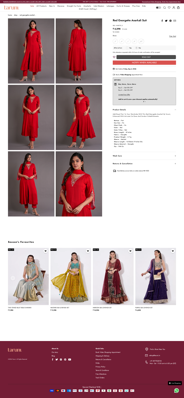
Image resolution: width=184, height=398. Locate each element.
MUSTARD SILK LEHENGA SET (59, 308)
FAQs (97, 363)
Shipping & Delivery (102, 356)
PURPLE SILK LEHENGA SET (144, 308)
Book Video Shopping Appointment (108, 352)
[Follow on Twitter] (56, 359)
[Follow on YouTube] (69, 359)
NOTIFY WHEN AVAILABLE (144, 62)
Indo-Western (99, 6)
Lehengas (110, 6)
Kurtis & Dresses (123, 6)
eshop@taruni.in (154, 355)
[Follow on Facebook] (53, 359)
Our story (55, 352)
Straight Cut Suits (74, 6)
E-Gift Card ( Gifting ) (88, 9)
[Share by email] (174, 20)
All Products (42, 6)
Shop (15, 15)
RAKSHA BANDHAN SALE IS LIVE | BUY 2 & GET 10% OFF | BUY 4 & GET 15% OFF (30, 2)
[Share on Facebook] (162, 20)
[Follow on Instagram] (61, 359)
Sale (32, 6)
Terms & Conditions (102, 370)
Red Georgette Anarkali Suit (28, 15)
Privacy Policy (100, 366)
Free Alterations (101, 374)
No (140, 48)
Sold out (146, 57)
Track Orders (100, 377)
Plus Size (136, 6)
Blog (53, 356)
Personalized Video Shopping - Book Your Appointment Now (161, 2)
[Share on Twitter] (166, 20)
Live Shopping (176, 383)
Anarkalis (87, 6)
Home (10, 15)
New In (52, 6)
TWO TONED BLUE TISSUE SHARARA (19, 308)
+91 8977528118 (156, 361)
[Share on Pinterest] (170, 20)
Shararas (60, 6)
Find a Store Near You (157, 349)
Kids (144, 6)
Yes (130, 48)
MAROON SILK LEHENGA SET (102, 308)
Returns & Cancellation (103, 359)
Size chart (172, 36)
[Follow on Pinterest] (65, 359)
